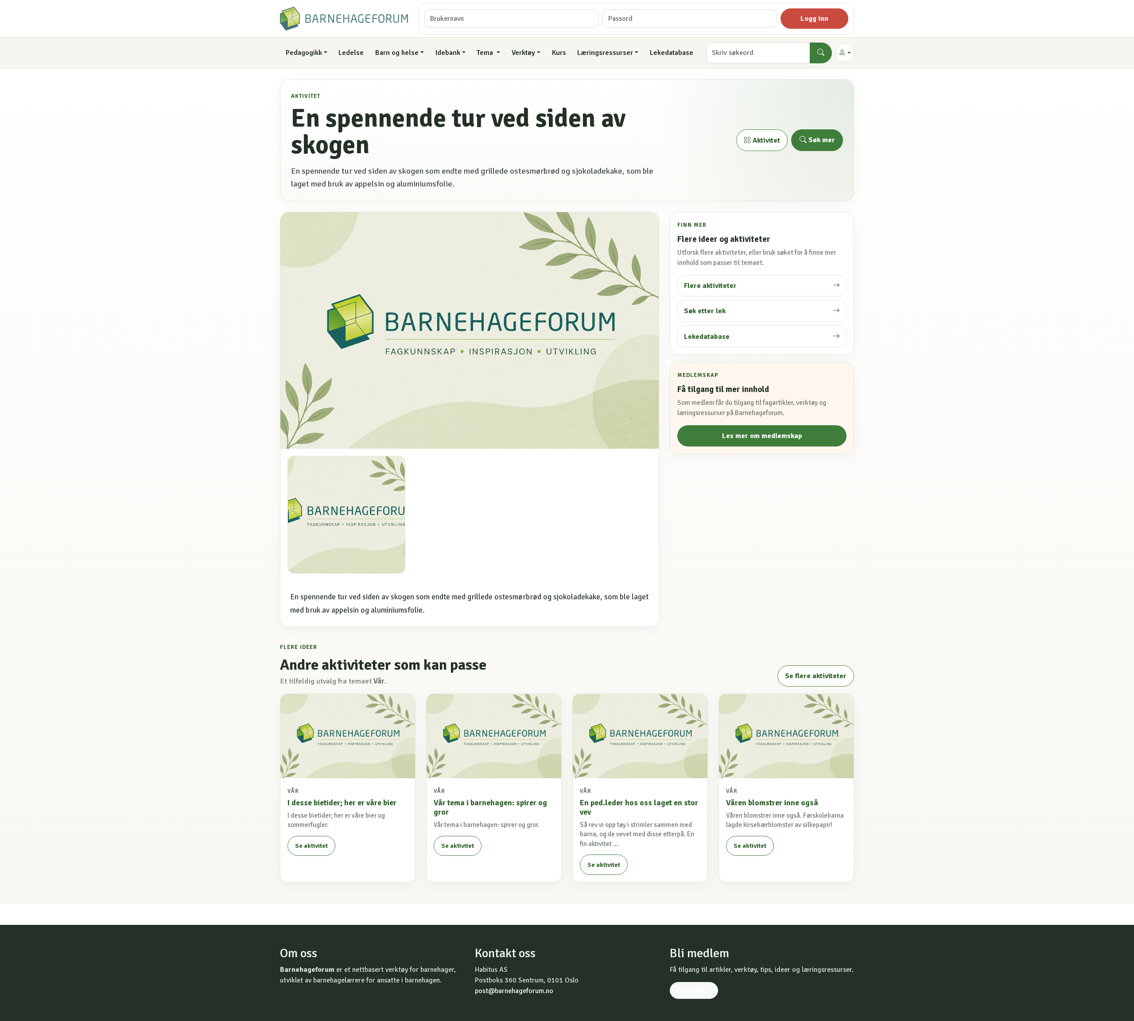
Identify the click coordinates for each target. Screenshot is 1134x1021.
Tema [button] (486, 52)
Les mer (694, 990)
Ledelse (351, 52)
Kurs (559, 52)
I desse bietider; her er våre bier (341, 802)
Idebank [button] (447, 52)
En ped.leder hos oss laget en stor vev (639, 807)
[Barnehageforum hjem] (344, 19)
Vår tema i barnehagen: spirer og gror (490, 807)
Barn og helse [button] (397, 52)
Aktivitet (765, 140)
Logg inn (814, 18)
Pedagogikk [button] (304, 52)
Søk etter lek (705, 311)
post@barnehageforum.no (514, 990)
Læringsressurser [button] (605, 52)
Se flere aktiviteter (816, 676)
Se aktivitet (311, 846)
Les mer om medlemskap (762, 435)
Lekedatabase (671, 52)
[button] (844, 52)
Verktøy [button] (523, 52)
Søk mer (821, 140)
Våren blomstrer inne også (772, 802)
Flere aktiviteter (710, 285)
